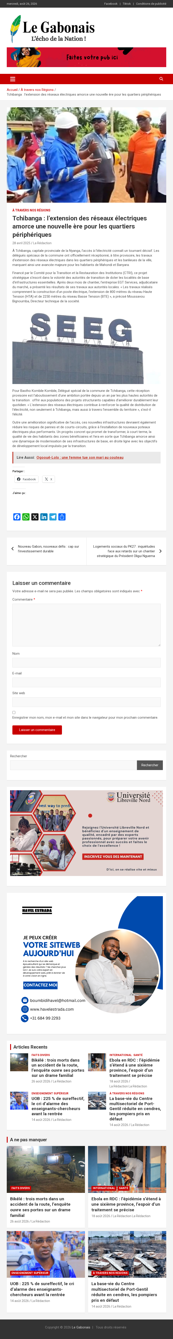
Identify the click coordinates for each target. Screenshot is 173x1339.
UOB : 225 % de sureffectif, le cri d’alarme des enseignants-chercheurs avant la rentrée (58, 1106)
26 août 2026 (41, 1081)
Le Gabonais (81, 1327)
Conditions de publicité (151, 3)
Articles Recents (30, 1047)
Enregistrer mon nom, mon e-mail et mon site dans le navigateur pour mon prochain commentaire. (85, 718)
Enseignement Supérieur (50, 1093)
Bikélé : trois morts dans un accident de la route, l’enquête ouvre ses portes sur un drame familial (58, 1068)
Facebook (111, 3)
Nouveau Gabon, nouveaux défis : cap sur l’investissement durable (48, 548)
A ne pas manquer (28, 1139)
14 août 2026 (41, 1120)
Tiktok (127, 3)
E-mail (17, 673)
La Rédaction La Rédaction (128, 1086)
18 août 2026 (118, 1081)
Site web (18, 693)
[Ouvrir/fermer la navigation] (13, 79)
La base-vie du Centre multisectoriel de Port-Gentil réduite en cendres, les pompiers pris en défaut (135, 1109)
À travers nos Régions (31, 210)
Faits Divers (41, 1055)
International (120, 1055)
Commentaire (23, 599)
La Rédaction (42, 243)
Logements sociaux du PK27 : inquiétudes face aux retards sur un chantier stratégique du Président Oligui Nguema (124, 551)
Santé (138, 1055)
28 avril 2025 (21, 243)
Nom (16, 654)
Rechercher (18, 756)
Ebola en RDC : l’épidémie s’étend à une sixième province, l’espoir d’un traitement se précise (134, 1068)
